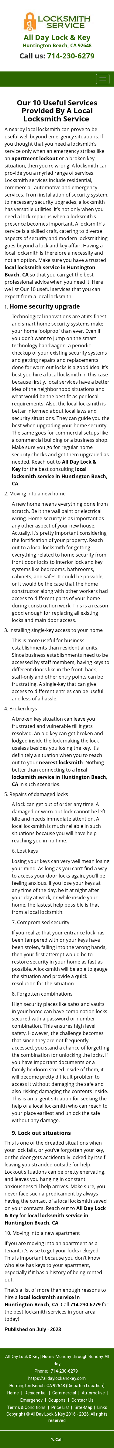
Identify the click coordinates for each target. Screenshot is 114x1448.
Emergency (31, 1400)
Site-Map (83, 1407)
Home (13, 1392)
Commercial (64, 1392)
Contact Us (82, 1400)
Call (58, 1439)
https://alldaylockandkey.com (57, 1378)
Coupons (57, 1400)
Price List (60, 1407)
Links (102, 1407)
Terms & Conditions (26, 1407)
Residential (36, 1392)
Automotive (93, 1392)
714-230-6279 (71, 56)
